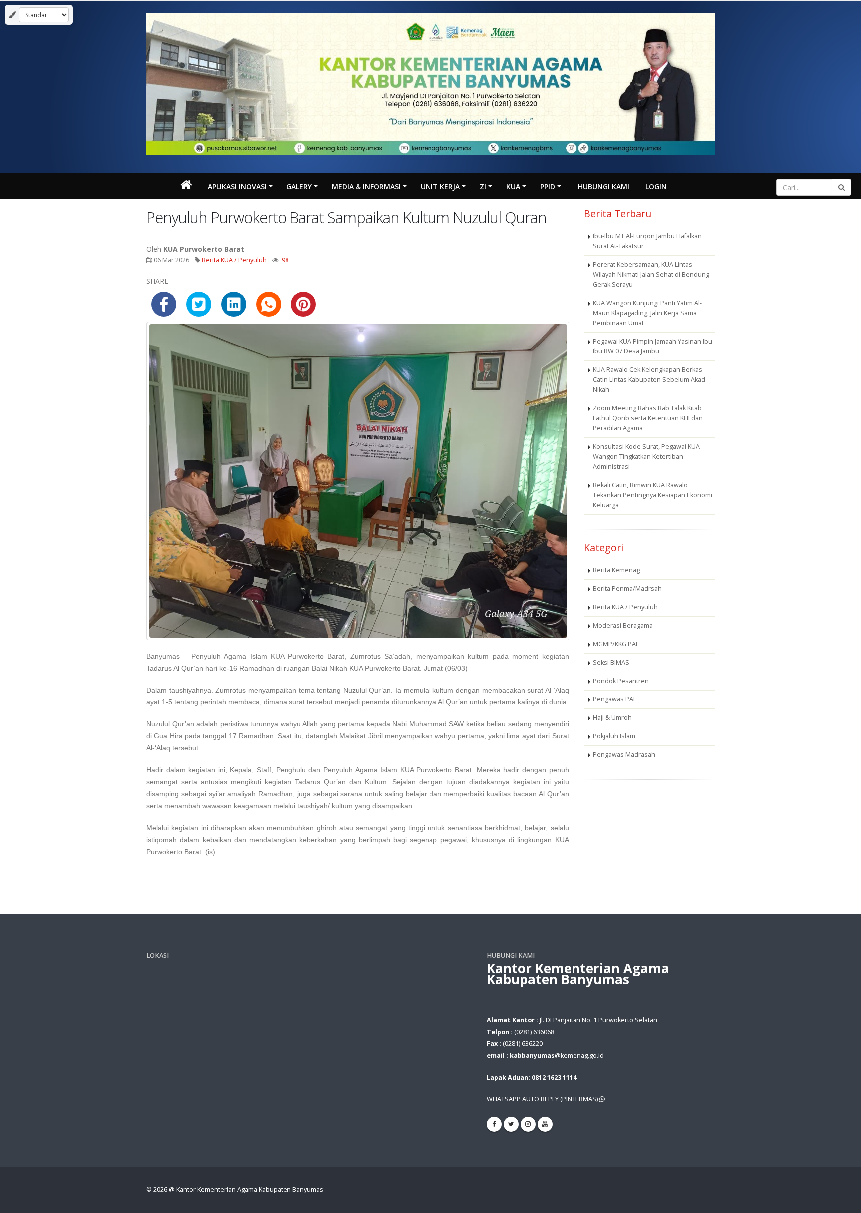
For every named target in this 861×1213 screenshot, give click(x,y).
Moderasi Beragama (623, 625)
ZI (483, 186)
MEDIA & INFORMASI (366, 186)
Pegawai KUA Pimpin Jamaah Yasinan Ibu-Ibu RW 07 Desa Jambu (653, 346)
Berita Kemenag (616, 570)
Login (656, 186)
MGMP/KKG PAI (615, 644)
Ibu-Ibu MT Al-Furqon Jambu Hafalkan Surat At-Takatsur (647, 241)
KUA (513, 186)
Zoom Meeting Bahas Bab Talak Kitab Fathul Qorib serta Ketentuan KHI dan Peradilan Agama (648, 418)
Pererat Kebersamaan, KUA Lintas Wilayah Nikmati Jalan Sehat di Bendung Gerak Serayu (651, 274)
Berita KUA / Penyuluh (234, 260)
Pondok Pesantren (621, 681)
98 (285, 260)
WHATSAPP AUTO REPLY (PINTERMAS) (543, 1099)
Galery (299, 186)
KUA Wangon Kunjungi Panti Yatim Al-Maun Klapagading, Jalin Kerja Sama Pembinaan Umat (647, 313)
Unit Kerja (440, 186)
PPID (547, 186)
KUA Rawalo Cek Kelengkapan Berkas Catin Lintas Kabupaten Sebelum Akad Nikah (649, 379)
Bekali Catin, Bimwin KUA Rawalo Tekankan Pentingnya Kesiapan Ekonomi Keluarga (652, 495)
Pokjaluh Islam (614, 736)
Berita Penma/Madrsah (627, 588)
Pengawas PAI (614, 699)
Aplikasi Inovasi (237, 186)
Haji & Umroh (612, 717)
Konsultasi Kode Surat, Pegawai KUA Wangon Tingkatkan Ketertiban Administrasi (646, 456)
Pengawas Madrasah (624, 754)
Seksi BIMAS (611, 662)
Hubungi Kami (603, 186)
